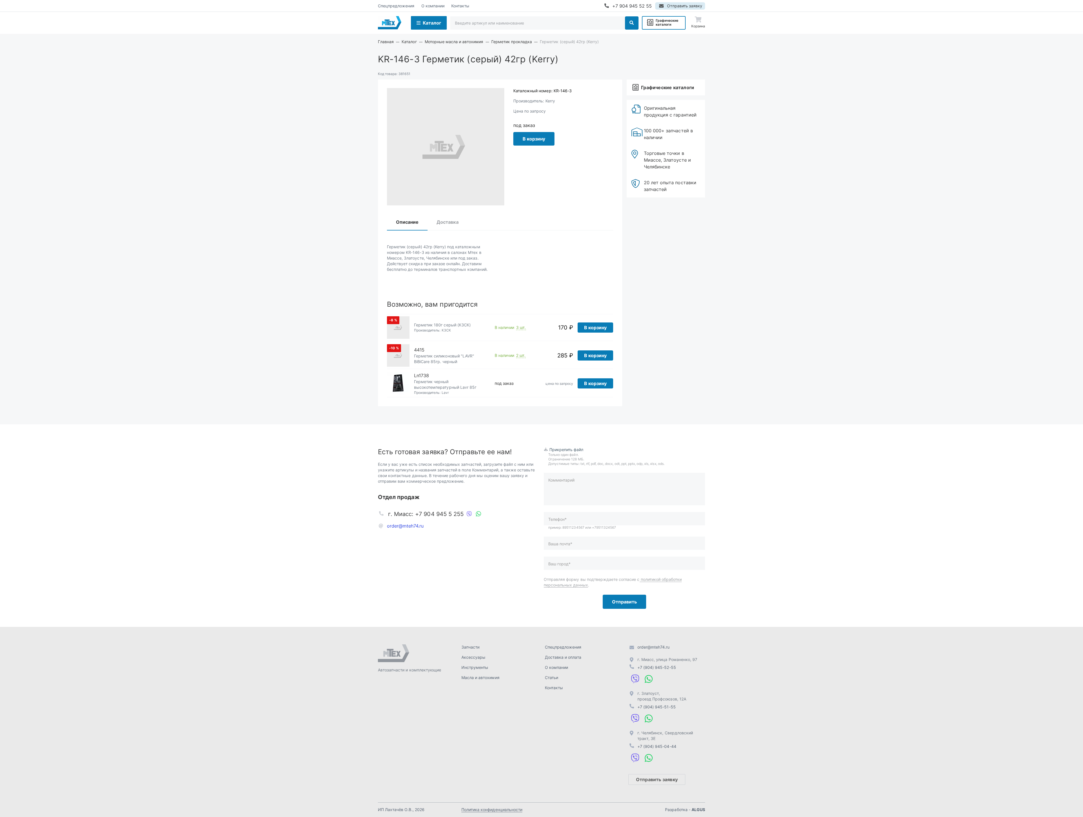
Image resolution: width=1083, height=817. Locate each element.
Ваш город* (559, 563)
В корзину (534, 139)
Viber (469, 514)
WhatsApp (478, 514)
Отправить (624, 602)
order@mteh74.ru (405, 526)
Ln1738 (421, 375)
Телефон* (557, 519)
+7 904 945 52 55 (632, 6)
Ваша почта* (560, 543)
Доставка (447, 222)
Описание (407, 222)
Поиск (632, 23)
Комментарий (561, 480)
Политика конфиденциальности (491, 809)
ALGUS (698, 809)
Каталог (432, 23)
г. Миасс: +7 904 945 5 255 (426, 514)
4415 (419, 350)
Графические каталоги (667, 22)
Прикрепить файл (566, 449)
